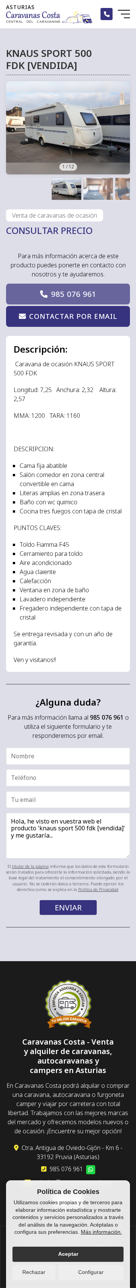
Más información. (101, 1232)
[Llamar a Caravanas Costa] (106, 14)
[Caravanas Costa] (49, 17)
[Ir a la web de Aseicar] (68, 1005)
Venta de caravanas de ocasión (54, 215)
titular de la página (30, 866)
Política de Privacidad (98, 889)
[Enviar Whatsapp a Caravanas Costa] (90, 1169)
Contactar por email (73, 316)
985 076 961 (73, 294)
